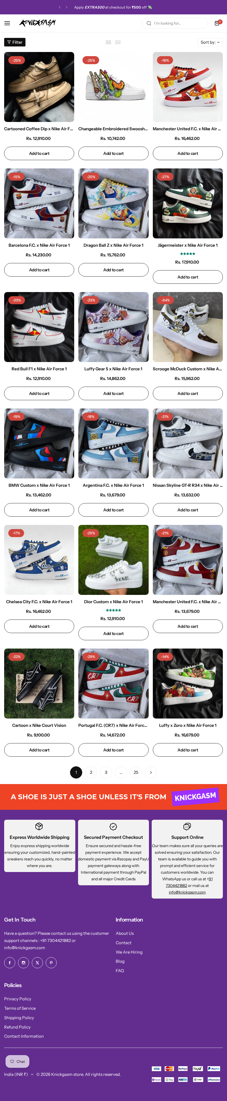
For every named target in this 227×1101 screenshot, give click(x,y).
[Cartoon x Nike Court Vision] (39, 684)
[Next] (151, 772)
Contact (123, 942)
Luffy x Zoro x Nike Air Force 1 (187, 725)
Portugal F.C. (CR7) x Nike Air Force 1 (113, 725)
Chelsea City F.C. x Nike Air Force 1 (39, 601)
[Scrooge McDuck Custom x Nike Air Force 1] (188, 327)
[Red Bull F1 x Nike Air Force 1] (39, 327)
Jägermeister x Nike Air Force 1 (188, 245)
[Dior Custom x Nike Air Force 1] (113, 560)
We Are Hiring (129, 952)
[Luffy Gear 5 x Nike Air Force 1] (113, 327)
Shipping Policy (19, 1017)
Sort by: (208, 42)
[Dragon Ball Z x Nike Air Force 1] (113, 203)
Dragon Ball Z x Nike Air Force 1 (113, 245)
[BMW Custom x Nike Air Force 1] (39, 443)
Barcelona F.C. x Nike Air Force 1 (39, 245)
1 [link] (76, 772)
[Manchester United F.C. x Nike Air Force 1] (188, 87)
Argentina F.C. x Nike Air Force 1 (113, 485)
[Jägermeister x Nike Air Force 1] (188, 203)
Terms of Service (20, 1008)
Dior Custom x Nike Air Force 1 (113, 601)
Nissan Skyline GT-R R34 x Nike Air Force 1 (188, 485)
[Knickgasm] (37, 23)
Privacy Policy (17, 998)
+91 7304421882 (56, 940)
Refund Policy (17, 1027)
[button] (59, 7)
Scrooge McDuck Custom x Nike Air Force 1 (188, 368)
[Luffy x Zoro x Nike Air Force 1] (188, 684)
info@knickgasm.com (187, 892)
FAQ (120, 970)
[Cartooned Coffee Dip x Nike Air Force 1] (39, 87)
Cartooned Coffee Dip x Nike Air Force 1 (39, 128)
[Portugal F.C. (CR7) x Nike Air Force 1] (113, 684)
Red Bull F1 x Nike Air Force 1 (39, 368)
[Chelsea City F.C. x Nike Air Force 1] (39, 560)
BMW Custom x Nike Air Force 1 (39, 485)
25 (136, 772)
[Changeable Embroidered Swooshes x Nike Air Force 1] (113, 87)
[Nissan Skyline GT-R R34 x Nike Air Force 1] (188, 443)
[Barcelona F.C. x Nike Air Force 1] (39, 203)
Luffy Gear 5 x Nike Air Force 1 (113, 368)
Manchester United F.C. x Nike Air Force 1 (188, 128)
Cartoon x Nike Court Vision (39, 725)
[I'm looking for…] (149, 23)
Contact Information (24, 1036)
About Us (125, 933)
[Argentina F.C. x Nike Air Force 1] (113, 443)
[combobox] (174, 23)
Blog (120, 961)
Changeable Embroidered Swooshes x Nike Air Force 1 (113, 128)
